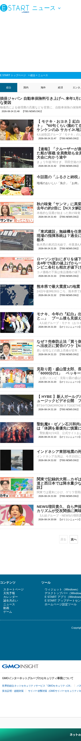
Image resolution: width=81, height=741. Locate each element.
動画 (6, 608)
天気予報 (9, 593)
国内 (25, 87)
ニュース (43, 75)
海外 (43, 87)
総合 (32, 75)
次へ (74, 539)
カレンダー (10, 596)
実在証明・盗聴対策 (13, 690)
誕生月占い (10, 600)
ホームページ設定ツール (61, 604)
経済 (60, 87)
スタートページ (13, 589)
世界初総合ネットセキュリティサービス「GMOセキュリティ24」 (37, 685)
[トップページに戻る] (15, 8)
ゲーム (7, 611)
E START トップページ (13, 75)
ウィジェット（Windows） (62, 589)
